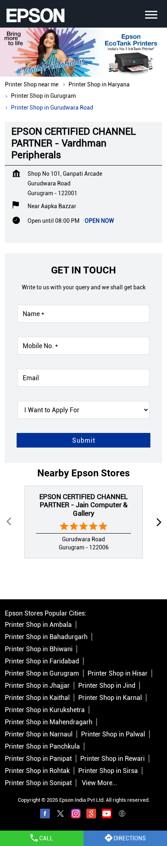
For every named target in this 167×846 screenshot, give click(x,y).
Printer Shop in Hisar (118, 673)
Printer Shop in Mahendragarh (48, 722)
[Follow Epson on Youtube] (106, 815)
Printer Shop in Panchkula (42, 746)
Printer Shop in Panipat (38, 758)
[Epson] (35, 15)
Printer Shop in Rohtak (37, 771)
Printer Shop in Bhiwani (39, 649)
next (157, 522)
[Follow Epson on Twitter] (60, 815)
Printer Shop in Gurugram (42, 673)
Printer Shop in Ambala (38, 625)
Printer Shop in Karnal (110, 698)
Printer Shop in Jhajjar (37, 685)
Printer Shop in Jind (106, 685)
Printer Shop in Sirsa (108, 771)
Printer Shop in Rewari (112, 758)
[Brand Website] (122, 815)
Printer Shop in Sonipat (38, 783)
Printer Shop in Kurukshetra (45, 710)
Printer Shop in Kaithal (37, 698)
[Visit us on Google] (91, 815)
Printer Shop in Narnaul (39, 734)
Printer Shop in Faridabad (42, 661)
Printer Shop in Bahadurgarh (46, 637)
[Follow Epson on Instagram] (76, 815)
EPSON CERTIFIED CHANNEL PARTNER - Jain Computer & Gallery (83, 505)
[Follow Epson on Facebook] (45, 815)
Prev (10, 522)
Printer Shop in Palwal (113, 734)
